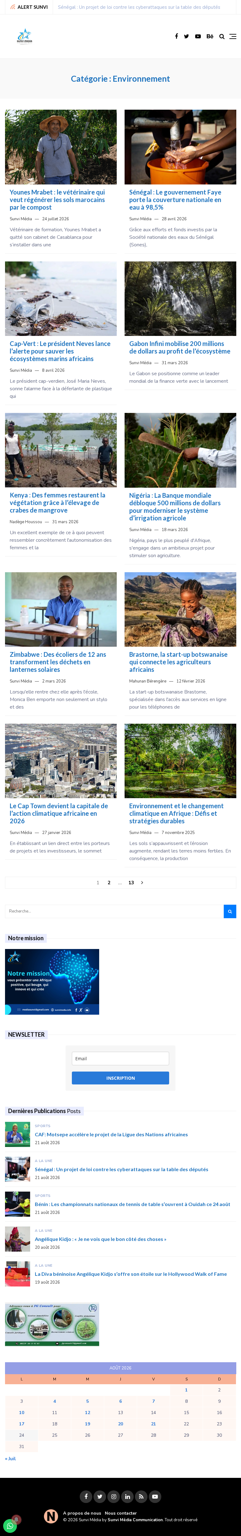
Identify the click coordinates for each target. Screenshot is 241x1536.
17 (21, 1424)
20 (120, 1424)
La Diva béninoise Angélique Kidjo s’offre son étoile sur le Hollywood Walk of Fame (131, 1274)
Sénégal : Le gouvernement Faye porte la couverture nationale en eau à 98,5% (175, 199)
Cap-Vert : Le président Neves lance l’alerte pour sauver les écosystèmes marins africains (60, 351)
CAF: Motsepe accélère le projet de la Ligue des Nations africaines (111, 1134)
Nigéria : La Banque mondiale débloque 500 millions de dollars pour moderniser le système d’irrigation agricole (175, 506)
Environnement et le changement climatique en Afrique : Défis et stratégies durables (176, 813)
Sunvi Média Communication (135, 1520)
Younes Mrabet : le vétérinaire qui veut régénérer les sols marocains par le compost (57, 199)
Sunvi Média (21, 219)
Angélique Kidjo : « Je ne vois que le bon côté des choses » (101, 1239)
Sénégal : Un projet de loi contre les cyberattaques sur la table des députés (139, 7)
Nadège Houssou (26, 522)
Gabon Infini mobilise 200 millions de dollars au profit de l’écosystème (179, 347)
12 (87, 1413)
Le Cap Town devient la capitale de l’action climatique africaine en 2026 (59, 813)
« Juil (10, 1459)
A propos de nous (82, 1513)
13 (131, 883)
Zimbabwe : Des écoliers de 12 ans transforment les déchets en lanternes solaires (58, 661)
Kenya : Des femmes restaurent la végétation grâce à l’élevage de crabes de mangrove (57, 502)
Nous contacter (121, 1513)
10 (21, 1413)
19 (87, 1424)
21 (153, 1424)
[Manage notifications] (16, 1520)
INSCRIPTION (120, 1078)
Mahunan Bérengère (147, 681)
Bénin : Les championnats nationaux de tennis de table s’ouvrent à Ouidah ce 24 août (132, 1204)
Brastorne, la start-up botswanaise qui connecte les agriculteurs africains (178, 661)
